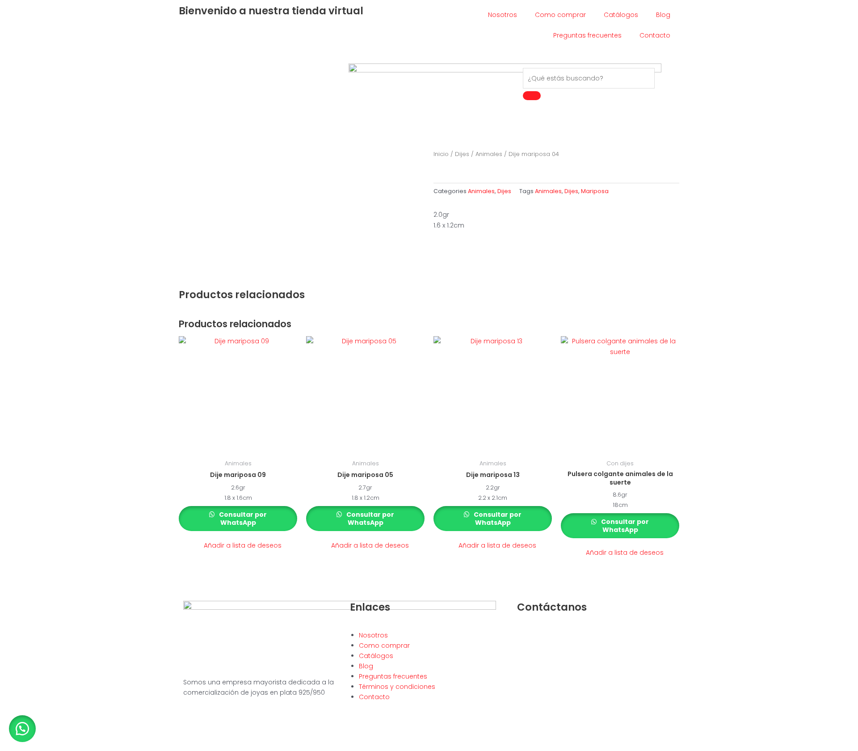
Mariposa (595, 191)
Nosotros (502, 14)
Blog (663, 14)
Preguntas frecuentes (587, 35)
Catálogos (621, 14)
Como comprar (560, 14)
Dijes (462, 154)
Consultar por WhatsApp (242, 518)
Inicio (441, 154)
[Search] (532, 95)
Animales (488, 154)
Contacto (654, 35)
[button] (238, 545)
